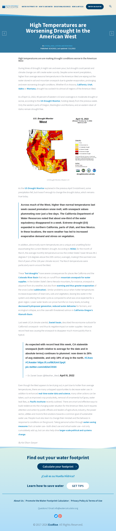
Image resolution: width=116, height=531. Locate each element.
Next (112, 33)
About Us (19, 500)
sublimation (40, 289)
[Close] (115, 7)
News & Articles (77, 6)
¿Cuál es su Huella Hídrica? (58, 476)
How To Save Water (46, 6)
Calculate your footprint (60, 466)
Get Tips (78, 486)
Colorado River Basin (28, 277)
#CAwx (89, 357)
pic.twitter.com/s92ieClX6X (41, 367)
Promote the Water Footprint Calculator (47, 500)
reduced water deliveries (64, 306)
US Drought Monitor (50, 100)
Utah (89, 84)
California (82, 84)
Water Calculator (94, 6)
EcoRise (53, 524)
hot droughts (31, 273)
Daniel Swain (55, 322)
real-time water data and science (54, 393)
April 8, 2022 (67, 375)
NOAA (73, 248)
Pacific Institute (38, 401)
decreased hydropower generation (34, 306)
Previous (4, 33)
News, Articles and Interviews (61, 46)
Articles (47, 46)
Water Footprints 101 (29, 6)
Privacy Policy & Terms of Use (86, 500)
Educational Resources (62, 6)
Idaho (21, 88)
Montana (31, 88)
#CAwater (31, 362)
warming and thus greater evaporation (75, 285)
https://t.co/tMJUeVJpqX (51, 362)
